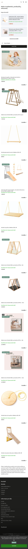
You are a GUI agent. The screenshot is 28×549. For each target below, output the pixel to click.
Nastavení (14, 542)
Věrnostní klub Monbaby (5, 509)
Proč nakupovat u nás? (5, 507)
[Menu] (26, 2)
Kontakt (2, 501)
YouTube (2, 494)
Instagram (3, 492)
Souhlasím (14, 546)
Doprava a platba (4, 505)
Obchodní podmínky (5, 515)
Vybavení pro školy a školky (6, 520)
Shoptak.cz (18, 535)
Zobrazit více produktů (14, 38)
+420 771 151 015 (4, 488)
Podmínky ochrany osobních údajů (7, 516)
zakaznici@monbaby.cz (5, 486)
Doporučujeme (7, 43)
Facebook (3, 490)
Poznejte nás (3, 503)
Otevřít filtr (14, 46)
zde (14, 540)
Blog (2, 518)
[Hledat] (21, 2)
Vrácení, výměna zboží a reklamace (8, 511)
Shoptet (12, 535)
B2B (2, 522)
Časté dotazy (3, 513)
